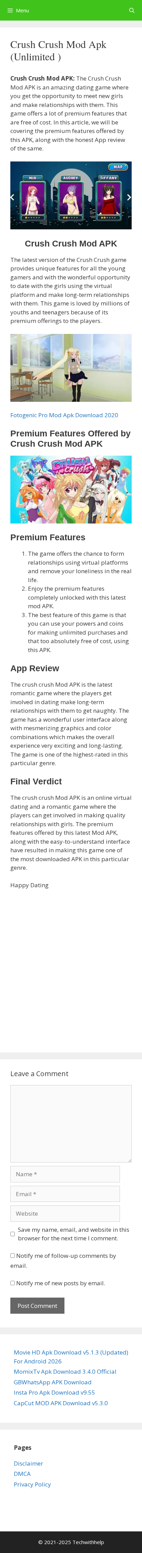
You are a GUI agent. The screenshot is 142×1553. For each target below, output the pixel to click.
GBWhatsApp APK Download (53, 1382)
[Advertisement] (71, 968)
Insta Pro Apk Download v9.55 (54, 1392)
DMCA (22, 1474)
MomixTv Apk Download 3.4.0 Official (65, 1371)
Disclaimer (28, 1463)
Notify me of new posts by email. (60, 1283)
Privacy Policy (32, 1484)
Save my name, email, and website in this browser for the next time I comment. (73, 1234)
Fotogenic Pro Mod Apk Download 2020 (64, 415)
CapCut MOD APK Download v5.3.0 (61, 1403)
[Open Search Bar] (132, 10)
